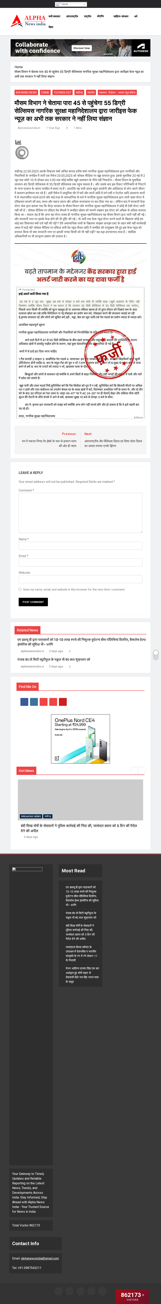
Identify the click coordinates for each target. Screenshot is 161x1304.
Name (24, 539)
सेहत (50, 27)
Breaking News (26, 92)
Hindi (64, 4)
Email (23, 556)
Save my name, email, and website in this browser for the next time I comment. (74, 589)
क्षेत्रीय (100, 16)
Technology (62, 92)
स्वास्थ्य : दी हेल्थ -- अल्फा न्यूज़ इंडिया (117, 92)
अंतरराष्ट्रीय (72, 16)
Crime (45, 92)
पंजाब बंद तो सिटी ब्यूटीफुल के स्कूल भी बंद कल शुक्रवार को (53, 660)
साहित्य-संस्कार (120, 16)
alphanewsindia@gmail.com (40, 1258)
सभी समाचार (54, 16)
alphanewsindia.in (29, 128)
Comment (26, 490)
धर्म (135, 16)
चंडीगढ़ (79, 92)
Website (24, 573)
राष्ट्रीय (87, 16)
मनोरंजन (48, 816)
